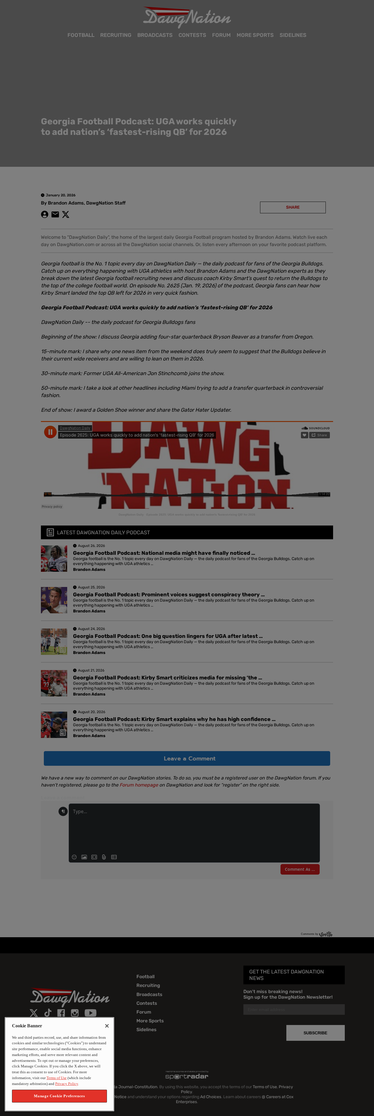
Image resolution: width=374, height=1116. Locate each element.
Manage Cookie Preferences (59, 1096)
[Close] (107, 1025)
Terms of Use (56, 1078)
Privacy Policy (66, 1083)
